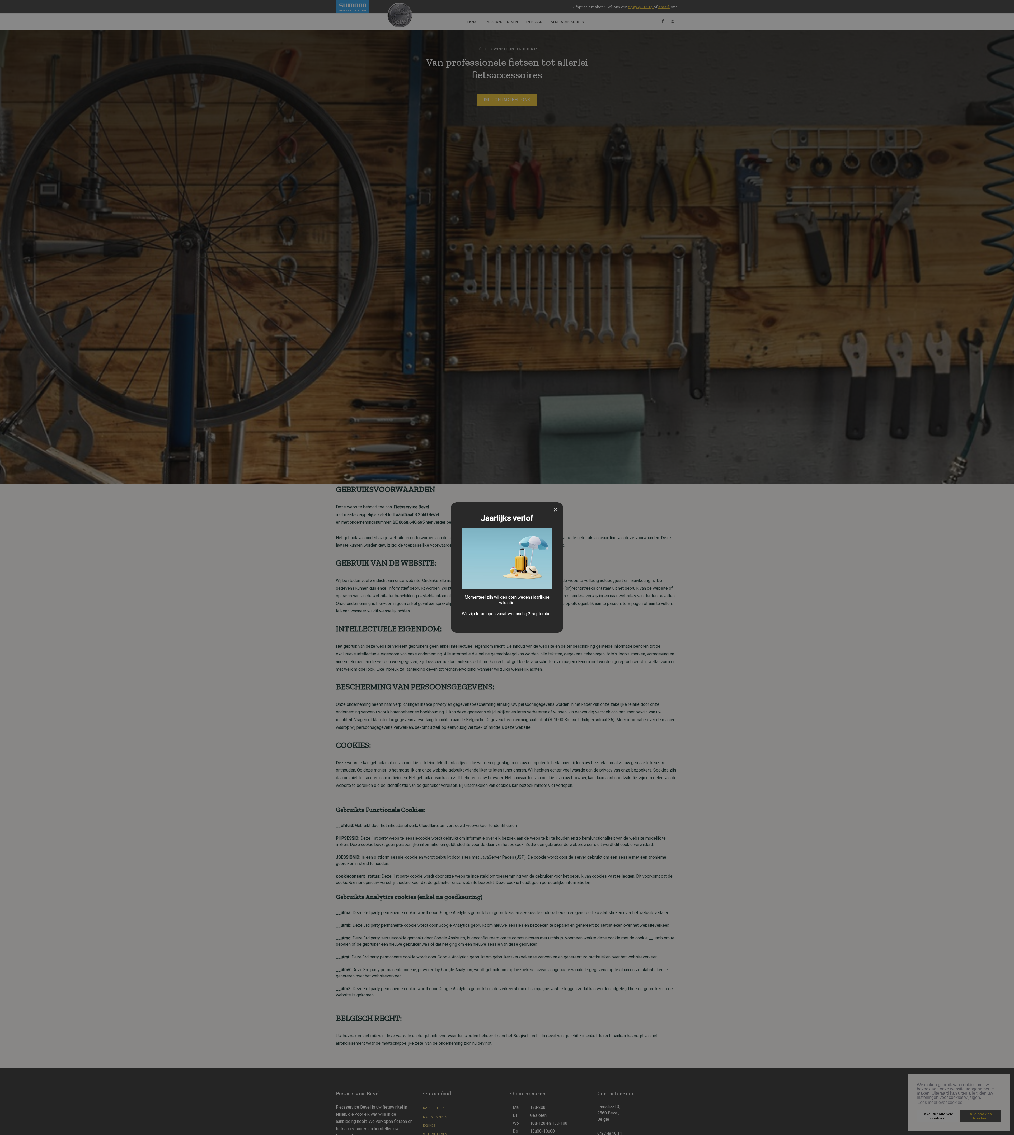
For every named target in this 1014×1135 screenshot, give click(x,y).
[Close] (555, 509)
